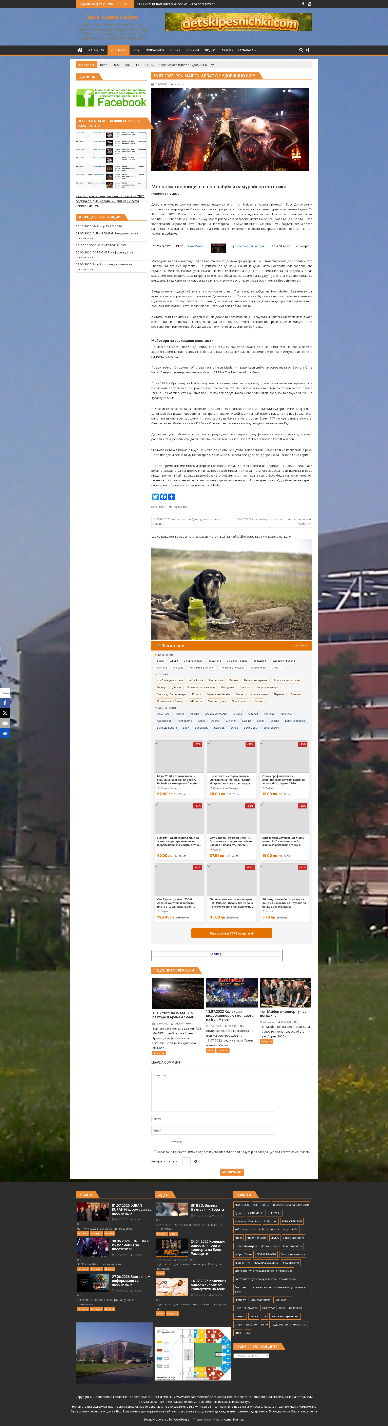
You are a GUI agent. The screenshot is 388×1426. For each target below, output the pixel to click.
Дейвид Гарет (270, 1246)
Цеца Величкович (246, 1308)
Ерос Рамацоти (293, 1246)
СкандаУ (240, 1300)
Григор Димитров (246, 1246)
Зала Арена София (112, 16)
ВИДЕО (275, 1238)
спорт (238, 1324)
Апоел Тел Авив (257, 1238)
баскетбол (268, 1308)
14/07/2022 (215, 1026)
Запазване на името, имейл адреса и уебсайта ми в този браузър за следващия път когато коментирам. (233, 1152)
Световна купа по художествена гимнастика (264, 1270)
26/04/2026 (165, 1259)
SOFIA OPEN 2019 (292, 1221)
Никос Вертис (290, 1262)
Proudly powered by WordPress (166, 1419)
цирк (238, 1333)
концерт (240, 1316)
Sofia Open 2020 (245, 1229)
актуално (83, 1233)
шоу (247, 1333)
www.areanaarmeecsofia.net (196, 1397)
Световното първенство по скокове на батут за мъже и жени (271, 1289)
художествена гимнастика (289, 1324)
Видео (210, 1050)
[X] (5, 713)
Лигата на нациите (292, 1254)
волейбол (295, 1308)
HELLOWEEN (274, 1213)
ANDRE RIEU (242, 1205)
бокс (282, 1308)
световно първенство (285, 1316)
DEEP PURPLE (261, 1205)
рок (264, 1316)
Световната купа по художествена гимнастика (265, 1279)
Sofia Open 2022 (269, 1229)
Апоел (238, 1238)
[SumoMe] (5, 733)
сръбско (251, 1324)
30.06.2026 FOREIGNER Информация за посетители (173, 4)
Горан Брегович (293, 1238)
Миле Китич (242, 1262)
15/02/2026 (200, 1295)
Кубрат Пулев (243, 1254)
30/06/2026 (121, 1255)
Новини (109, 1233)
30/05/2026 (200, 1215)
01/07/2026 (121, 1219)
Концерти (160, 507)
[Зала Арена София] (79, 49)
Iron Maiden (196, 246)
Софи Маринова (260, 1300)
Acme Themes (234, 1419)
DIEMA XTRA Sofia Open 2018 (291, 1205)
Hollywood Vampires (247, 1221)
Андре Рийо (290, 1229)
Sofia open (270, 1221)
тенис (264, 1324)
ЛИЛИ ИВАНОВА (266, 1254)
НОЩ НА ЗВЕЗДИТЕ (266, 1262)
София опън (282, 1300)
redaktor (179, 84)
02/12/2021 (269, 1021)
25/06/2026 (121, 1290)
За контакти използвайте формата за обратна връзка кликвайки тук (199, 1402)
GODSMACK (255, 1213)
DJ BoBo (239, 1213)
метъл (254, 1316)
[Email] (5, 723)
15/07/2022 (162, 1023)
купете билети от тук (248, 246)
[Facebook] (5, 703)
